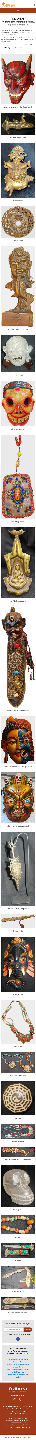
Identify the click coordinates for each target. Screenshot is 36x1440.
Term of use (9, 1427)
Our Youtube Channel (26, 1406)
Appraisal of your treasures (18, 1422)
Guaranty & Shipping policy (22, 1427)
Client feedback (23, 1411)
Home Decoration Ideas (23, 1409)
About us (32, 5)
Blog (10, 1418)
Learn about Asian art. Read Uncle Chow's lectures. (18, 1425)
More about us (13, 1411)
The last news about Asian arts (18, 1413)
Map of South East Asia (20, 1418)
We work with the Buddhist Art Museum (18, 1420)
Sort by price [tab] (19, 48)
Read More (29, 45)
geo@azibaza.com (19, 1395)
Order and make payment (11, 1406)
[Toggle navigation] (18, 10)
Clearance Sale (10, 1409)
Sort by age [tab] (7, 48)
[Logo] (9, 4)
